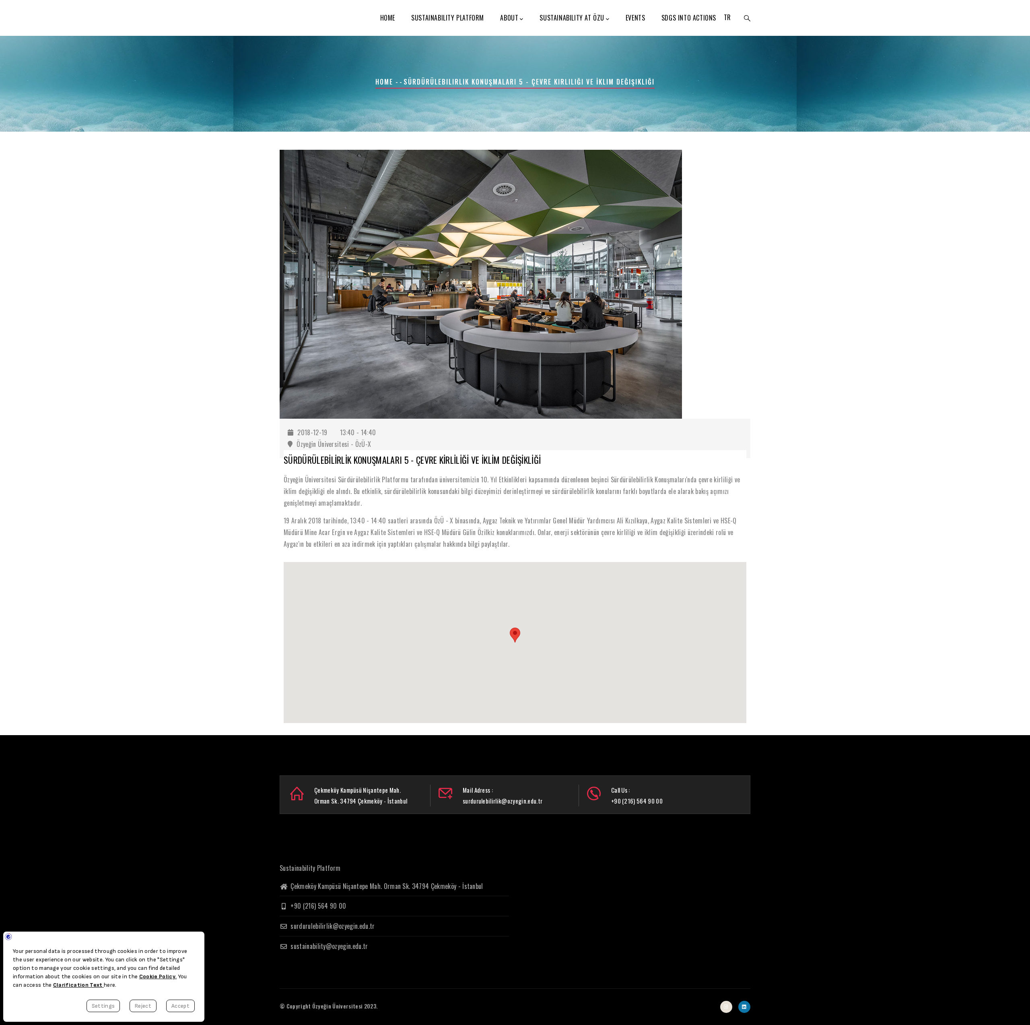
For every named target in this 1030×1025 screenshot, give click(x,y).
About (509, 18)
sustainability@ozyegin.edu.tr (328, 946)
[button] (515, 635)
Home (387, 18)
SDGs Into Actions (688, 18)
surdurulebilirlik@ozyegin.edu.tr (332, 926)
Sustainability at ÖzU (572, 18)
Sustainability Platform (447, 18)
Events (635, 18)
